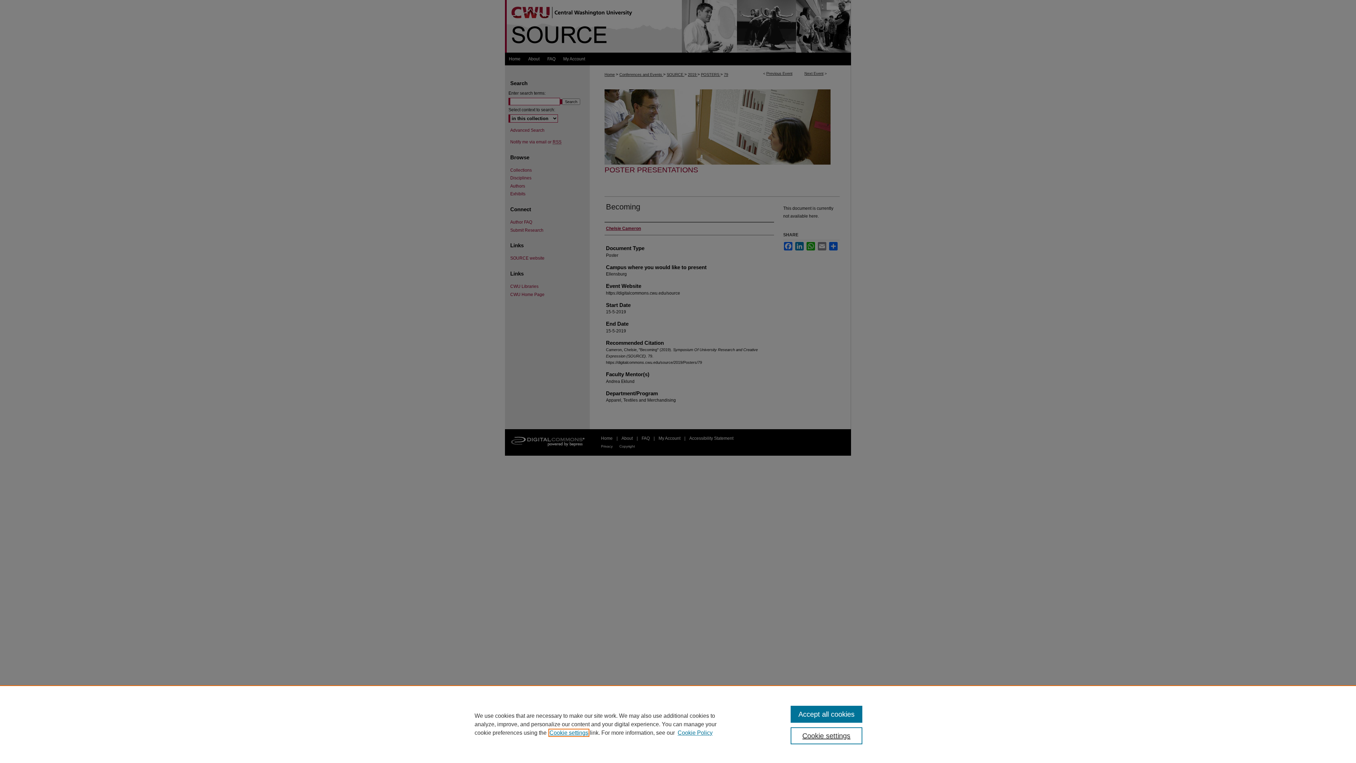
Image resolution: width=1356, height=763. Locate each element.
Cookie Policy (695, 733)
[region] (678, 724)
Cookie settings (568, 733)
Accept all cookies (826, 714)
